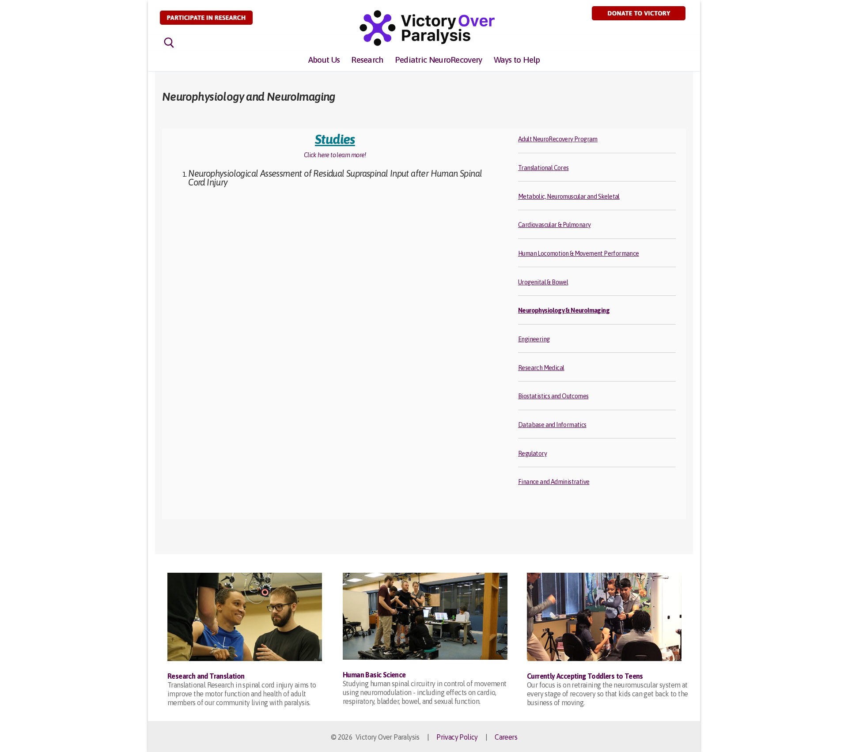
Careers (506, 737)
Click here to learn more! (335, 155)
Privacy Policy (457, 737)
